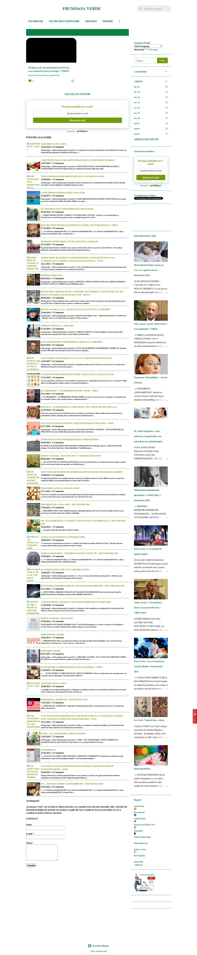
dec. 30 (137, 92)
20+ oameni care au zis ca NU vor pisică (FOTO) (65, 569)
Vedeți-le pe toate (114, 32)
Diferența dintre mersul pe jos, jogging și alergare (69, 241)
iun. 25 (137, 118)
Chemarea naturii (50, 650)
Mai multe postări (77, 94)
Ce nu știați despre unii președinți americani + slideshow (72, 341)
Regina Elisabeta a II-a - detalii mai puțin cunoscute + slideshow (75, 309)
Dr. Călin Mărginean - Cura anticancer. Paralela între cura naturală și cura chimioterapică (148, 436)
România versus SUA (51, 275)
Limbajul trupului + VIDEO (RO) (57, 325)
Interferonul (48, 749)
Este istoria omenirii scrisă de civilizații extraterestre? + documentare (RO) (83, 585)
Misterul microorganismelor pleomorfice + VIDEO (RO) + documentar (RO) (147, 495)
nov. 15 (137, 113)
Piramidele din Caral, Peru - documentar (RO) (65, 504)
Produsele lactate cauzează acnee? (60, 488)
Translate (154, 49)
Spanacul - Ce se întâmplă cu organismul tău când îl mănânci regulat (79, 406)
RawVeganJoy (139, 855)
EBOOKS (91, 21)
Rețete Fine (138, 861)
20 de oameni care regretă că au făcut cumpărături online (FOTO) (76, 358)
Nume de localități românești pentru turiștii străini (70, 439)
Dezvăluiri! (138, 830)
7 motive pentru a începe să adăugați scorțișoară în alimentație (76, 602)
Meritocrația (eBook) (52, 634)
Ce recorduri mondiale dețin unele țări (63, 192)
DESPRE (108, 21)
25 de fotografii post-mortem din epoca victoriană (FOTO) (72, 176)
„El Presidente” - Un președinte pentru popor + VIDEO (69, 390)
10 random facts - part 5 (54, 683)
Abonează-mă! (77, 120)
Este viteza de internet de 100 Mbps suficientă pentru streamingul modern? (82, 472)
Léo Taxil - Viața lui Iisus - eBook (149, 720)
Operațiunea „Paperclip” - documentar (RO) (64, 699)
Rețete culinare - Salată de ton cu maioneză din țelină (71, 455)
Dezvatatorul (139, 812)
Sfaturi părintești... (142, 768)
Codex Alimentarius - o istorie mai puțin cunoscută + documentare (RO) (79, 553)
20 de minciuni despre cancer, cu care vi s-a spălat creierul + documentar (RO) (148, 270)
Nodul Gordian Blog (142, 837)
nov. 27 (137, 102)
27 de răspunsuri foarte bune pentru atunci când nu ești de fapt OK (77, 374)
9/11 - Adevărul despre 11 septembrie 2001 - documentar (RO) (72, 783)
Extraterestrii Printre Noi (144, 824)
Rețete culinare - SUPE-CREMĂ (57, 618)
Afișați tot (139, 864)
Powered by (71, 131)
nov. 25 (137, 107)
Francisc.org (139, 806)
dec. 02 (137, 97)
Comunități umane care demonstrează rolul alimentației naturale (78, 160)
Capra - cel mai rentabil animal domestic (63, 733)
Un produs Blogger (100, 945)
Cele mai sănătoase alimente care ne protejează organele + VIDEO (77, 423)
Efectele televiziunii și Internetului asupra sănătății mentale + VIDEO (79, 225)
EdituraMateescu (141, 843)
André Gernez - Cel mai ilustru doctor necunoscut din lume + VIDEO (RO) (148, 607)
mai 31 (137, 123)
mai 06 (137, 128)
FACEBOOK (35, 21)
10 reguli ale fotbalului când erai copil (63, 537)
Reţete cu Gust (140, 849)
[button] (72, 81)
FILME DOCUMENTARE (64, 21)
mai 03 (137, 133)
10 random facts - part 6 (54, 143)
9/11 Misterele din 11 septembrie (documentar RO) (67, 208)
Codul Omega (139, 818)
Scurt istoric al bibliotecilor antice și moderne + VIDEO (71, 667)
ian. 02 (137, 86)
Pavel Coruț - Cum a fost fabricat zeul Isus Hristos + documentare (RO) (149, 666)
